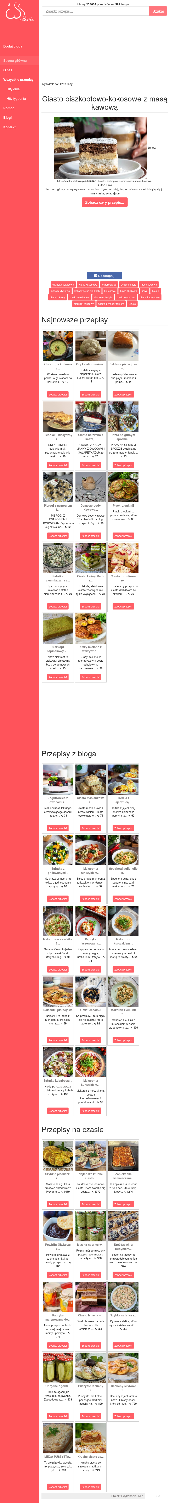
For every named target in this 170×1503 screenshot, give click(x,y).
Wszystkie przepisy (18, 79)
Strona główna (15, 60)
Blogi (7, 117)
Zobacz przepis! (58, 394)
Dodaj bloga (12, 46)
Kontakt (9, 127)
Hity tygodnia (14, 98)
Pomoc (9, 108)
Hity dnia (11, 89)
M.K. (141, 1496)
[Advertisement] (104, 49)
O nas (7, 70)
